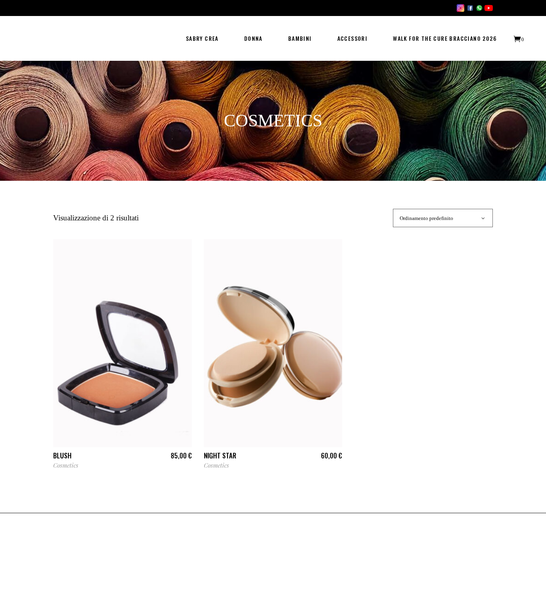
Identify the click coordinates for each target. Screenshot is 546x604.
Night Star (220, 455)
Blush (62, 455)
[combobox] (443, 218)
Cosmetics (65, 465)
